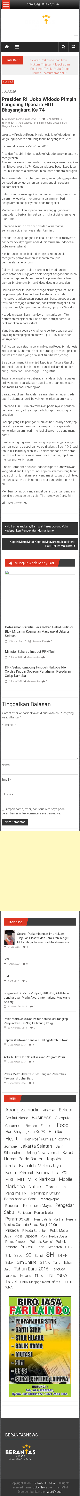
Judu (7, 976)
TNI (50, 1275)
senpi (39, 1256)
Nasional (8, 81)
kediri (10, 1172)
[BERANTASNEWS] (20, 1452)
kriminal (26, 1173)
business (41, 1117)
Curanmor (13, 1125)
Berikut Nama (16, 1118)
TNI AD (62, 1276)
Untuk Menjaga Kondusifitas (40, 1282)
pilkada (12, 1230)
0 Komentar (52, 118)
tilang (39, 1276)
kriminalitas (47, 1172)
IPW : (7, 959)
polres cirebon (15, 1242)
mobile (65, 1179)
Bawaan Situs (39, 641)
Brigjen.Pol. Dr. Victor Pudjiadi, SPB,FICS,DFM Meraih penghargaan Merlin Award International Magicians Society (37, 998)
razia (41, 1247)
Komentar (9, 724)
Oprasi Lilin (56, 1186)
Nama (7, 765)
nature (35, 1186)
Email (6, 779)
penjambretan (44, 1213)
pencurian (12, 1206)
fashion (47, 1125)
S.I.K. (69, 1247)
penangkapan (49, 1199)
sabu (18, 1255)
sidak (9, 1263)
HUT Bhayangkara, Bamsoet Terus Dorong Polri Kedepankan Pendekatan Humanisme (36, 528)
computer (63, 1118)
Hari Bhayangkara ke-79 (25, 1131)
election (31, 1126)
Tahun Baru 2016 (31, 1268)
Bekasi (65, 1109)
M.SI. (9, 1179)
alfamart (49, 1110)
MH (20, 1179)
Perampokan (18, 1219)
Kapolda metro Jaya (40, 1166)
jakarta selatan (36, 1146)
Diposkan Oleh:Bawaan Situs (21, 118)
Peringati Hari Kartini (48, 1219)
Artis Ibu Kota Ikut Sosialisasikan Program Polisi (34, 1057)
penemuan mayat (37, 1205)
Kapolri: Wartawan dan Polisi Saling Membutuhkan (36, 1040)
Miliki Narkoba (41, 1179)
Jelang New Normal (42, 1153)
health (12, 1139)
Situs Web (8, 794)
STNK (45, 1262)
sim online (27, 1262)
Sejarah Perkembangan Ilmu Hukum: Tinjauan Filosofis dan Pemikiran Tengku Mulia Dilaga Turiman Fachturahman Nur (43, 938)
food (63, 1125)
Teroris (25, 1275)
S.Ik (8, 1256)
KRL (64, 1173)
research (55, 1247)
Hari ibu (55, 1131)
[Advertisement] (40, 871)
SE (28, 1255)
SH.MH (62, 1256)
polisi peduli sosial (54, 1236)
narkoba (15, 1186)
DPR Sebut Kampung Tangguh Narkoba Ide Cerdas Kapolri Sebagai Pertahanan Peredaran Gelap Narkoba (38, 671)
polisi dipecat (26, 1236)
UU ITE (68, 1282)
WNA (9, 1287)
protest (27, 1247)
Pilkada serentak (34, 1231)
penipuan (24, 1213)
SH (50, 1254)
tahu (56, 1263)
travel (11, 1281)
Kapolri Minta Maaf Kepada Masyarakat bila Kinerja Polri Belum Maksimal (42, 544)
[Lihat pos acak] (73, 47)
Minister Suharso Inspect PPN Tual (30, 652)
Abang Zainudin (22, 1110)
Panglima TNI (16, 1193)
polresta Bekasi (41, 1242)
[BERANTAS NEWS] (7, 47)
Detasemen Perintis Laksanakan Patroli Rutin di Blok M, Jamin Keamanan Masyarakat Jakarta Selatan (39, 631)
